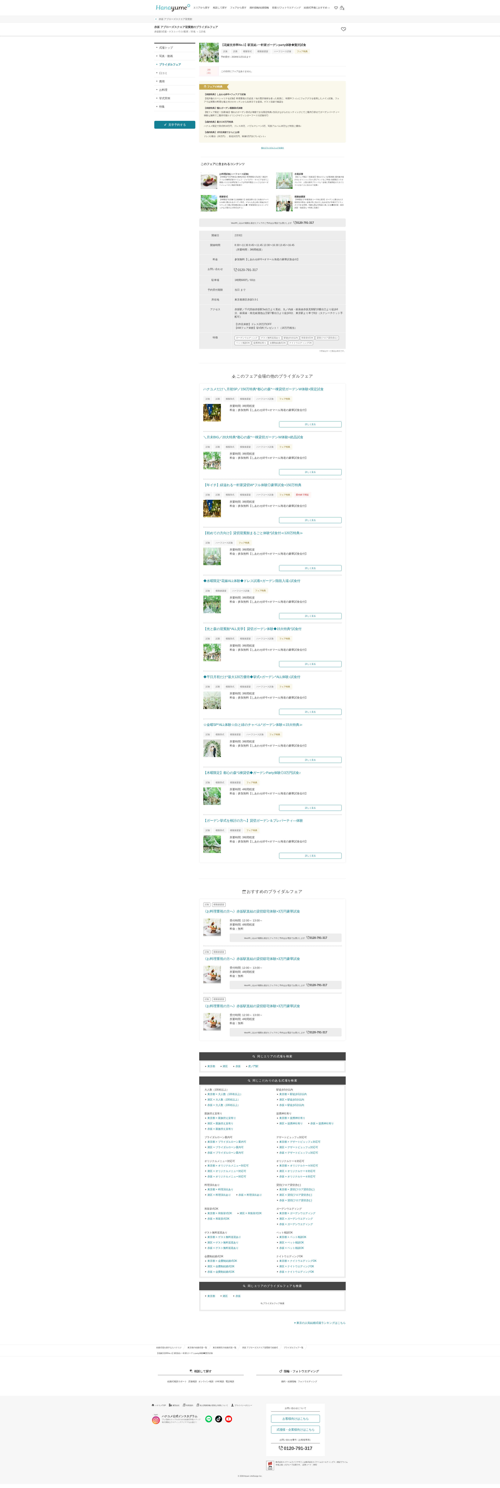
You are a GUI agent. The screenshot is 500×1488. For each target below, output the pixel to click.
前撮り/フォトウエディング (286, 7)
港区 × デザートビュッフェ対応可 (298, 1147)
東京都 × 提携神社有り (292, 1118)
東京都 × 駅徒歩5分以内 (293, 1094)
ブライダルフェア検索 (273, 1303)
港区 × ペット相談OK (291, 1242)
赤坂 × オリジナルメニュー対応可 (226, 1176)
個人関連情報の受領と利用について (214, 1405)
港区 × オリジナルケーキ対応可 (297, 1171)
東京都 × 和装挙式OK (219, 1213)
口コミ (163, 72)
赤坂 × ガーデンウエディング (296, 1224)
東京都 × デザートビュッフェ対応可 (300, 1142)
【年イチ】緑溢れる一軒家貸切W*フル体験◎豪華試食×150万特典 (252, 485)
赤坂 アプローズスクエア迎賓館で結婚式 (260, 1347)
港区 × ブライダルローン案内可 (225, 1147)
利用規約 (189, 1405)
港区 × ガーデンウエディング (296, 1218)
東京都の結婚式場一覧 (197, 1347)
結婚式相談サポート (177, 1381)
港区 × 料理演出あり (219, 1195)
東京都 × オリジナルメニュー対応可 (228, 1165)
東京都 (211, 1066)
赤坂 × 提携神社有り (322, 1123)
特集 (162, 106)
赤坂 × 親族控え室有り (220, 1129)
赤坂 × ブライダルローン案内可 (225, 1152)
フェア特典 (302, 51)
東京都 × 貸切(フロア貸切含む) (296, 1189)
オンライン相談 (205, 1381)
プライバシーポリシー (243, 1405)
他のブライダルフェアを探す (272, 148)
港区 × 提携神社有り (291, 1123)
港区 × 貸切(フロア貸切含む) (295, 1195)
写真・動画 (166, 56)
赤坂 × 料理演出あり (250, 1195)
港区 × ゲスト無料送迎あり (222, 1242)
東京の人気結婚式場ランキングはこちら (321, 1322)
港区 (225, 1066)
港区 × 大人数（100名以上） (223, 1099)
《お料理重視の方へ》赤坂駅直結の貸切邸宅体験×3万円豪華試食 (251, 911)
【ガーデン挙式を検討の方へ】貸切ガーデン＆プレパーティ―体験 (253, 820)
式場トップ (166, 47)
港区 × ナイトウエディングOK (296, 1266)
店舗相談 (192, 1381)
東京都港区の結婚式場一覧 (224, 1347)
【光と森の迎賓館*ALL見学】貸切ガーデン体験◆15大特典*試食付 (252, 629)
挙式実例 (164, 98)
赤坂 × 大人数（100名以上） (223, 1105)
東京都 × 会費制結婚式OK (222, 1261)
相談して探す (220, 7)
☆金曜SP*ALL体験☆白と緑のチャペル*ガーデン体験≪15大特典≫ (253, 725)
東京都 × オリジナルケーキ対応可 (298, 1165)
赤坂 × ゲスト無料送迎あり (222, 1248)
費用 (162, 81)
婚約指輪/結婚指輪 (259, 7)
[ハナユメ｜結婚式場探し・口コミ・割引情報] (173, 8)
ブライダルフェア (170, 64)
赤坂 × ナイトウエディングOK (296, 1272)
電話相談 (230, 1381)
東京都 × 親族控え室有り (221, 1118)
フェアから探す (238, 7)
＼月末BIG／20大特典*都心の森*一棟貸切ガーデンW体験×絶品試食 (253, 437)
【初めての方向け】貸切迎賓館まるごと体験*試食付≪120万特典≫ (253, 533)
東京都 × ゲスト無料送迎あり (224, 1237)
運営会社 (175, 1405)
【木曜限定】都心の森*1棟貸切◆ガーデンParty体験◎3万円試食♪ (252, 773)
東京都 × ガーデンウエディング (297, 1213)
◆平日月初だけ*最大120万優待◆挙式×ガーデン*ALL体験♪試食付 (251, 677)
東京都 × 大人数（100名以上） (225, 1094)
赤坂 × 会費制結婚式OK (221, 1272)
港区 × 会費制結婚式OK (221, 1266)
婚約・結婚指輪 (288, 1381)
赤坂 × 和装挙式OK (218, 1218)
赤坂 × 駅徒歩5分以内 (291, 1105)
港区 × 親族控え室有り (220, 1123)
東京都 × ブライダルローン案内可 (226, 1142)
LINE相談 (219, 1381)
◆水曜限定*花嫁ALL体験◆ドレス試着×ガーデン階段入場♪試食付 (251, 581)
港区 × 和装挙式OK (251, 1213)
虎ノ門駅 (253, 1066)
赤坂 (238, 1066)
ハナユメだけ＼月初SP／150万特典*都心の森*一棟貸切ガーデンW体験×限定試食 (263, 389)
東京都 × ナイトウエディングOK (298, 1261)
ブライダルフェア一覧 (293, 1347)
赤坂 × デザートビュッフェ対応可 (298, 1152)
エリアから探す (201, 7)
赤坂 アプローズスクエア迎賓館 (175, 19)
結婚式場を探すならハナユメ (169, 1347)
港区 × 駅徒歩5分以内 (291, 1099)
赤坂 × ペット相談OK (291, 1248)
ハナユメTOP (160, 1405)
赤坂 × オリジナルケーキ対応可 (297, 1176)
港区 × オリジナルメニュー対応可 (226, 1171)
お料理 (163, 89)
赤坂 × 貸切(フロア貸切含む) (295, 1200)
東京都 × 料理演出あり (220, 1189)
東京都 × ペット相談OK (292, 1237)
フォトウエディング (307, 1381)
